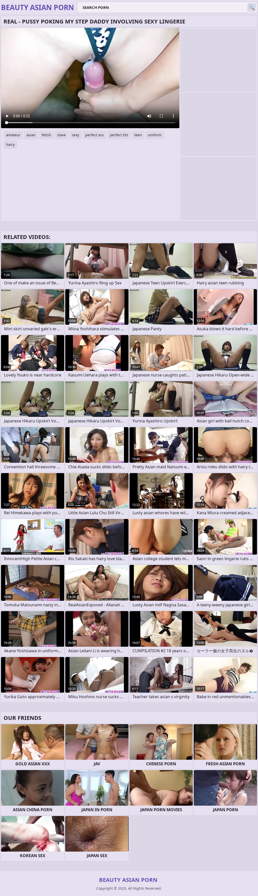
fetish (46, 134)
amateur (13, 134)
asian (31, 134)
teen (138, 134)
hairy (10, 144)
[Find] (251, 7)
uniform (155, 134)
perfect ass (94, 134)
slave (61, 134)
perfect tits (119, 134)
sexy (75, 134)
